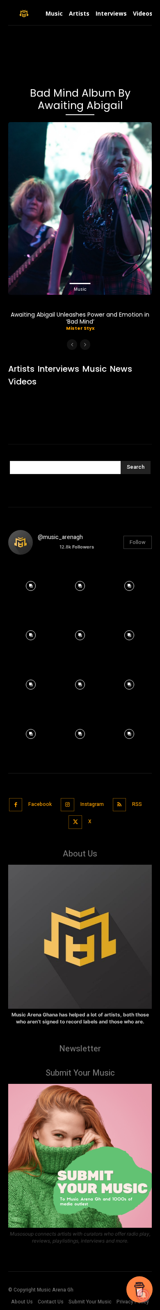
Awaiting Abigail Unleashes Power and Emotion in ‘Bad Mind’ (80, 318)
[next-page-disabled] (85, 344)
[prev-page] (72, 344)
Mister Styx (80, 328)
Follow (138, 542)
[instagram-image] (30, 583)
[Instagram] (67, 805)
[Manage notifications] (143, 1295)
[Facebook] (16, 805)
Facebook (40, 804)
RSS (137, 804)
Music (80, 289)
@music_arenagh (60, 537)
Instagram (92, 804)
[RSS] (119, 805)
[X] (75, 822)
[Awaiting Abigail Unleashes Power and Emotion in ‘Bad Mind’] (80, 208)
